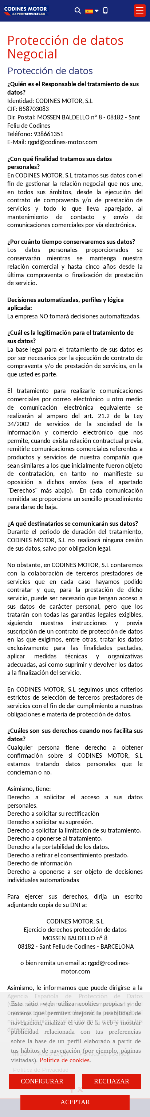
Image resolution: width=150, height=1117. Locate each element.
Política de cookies (65, 1060)
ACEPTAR (75, 1102)
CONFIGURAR (42, 1081)
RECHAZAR (111, 1081)
